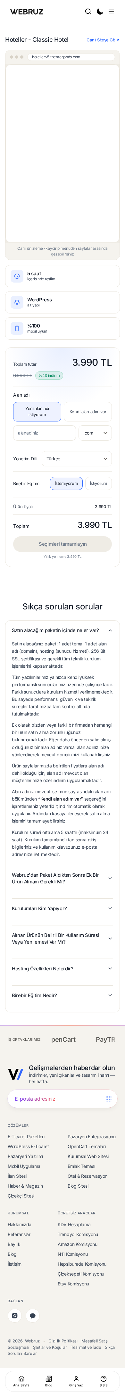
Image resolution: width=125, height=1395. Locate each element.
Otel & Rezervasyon (87, 1176)
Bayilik (14, 1244)
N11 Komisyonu (73, 1254)
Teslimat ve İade (86, 1347)
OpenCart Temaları (86, 1146)
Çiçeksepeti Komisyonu (81, 1273)
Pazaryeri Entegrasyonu (92, 1136)
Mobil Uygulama (24, 1166)
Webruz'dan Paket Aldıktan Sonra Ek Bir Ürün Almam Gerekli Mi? (55, 878)
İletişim (14, 1264)
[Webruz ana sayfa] (27, 11)
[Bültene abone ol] (108, 1098)
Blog (12, 1254)
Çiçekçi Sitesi (21, 1195)
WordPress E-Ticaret (28, 1146)
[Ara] (88, 11)
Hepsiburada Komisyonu (82, 1264)
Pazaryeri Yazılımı (25, 1156)
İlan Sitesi (17, 1176)
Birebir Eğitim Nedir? (34, 995)
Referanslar (19, 1234)
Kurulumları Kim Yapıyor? (39, 908)
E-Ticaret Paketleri (26, 1136)
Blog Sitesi (78, 1186)
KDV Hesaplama (74, 1224)
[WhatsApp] (33, 1316)
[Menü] (111, 11)
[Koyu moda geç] (99, 11)
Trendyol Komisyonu (78, 1234)
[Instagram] (15, 1316)
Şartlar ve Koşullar (50, 1347)
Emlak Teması (81, 1166)
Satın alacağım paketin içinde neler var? (55, 630)
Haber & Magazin (25, 1186)
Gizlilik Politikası (63, 1340)
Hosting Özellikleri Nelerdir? (42, 969)
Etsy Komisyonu (73, 1283)
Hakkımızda (19, 1224)
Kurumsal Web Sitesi (88, 1156)
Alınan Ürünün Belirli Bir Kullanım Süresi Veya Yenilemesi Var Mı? (55, 938)
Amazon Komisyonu (77, 1244)
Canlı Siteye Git (101, 39)
